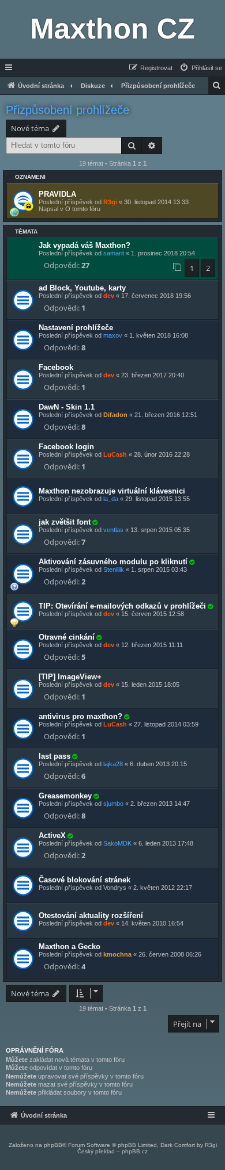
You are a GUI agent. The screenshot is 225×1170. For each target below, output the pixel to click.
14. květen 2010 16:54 (152, 923)
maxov (112, 335)
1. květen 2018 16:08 (158, 335)
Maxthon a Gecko (69, 946)
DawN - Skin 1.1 (67, 407)
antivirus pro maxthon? (80, 716)
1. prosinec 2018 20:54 (163, 253)
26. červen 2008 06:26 (169, 954)
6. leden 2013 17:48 (165, 843)
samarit (113, 253)
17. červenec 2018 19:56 (156, 295)
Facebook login (66, 446)
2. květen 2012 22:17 (162, 887)
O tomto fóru (82, 208)
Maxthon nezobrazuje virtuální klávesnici (112, 491)
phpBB (53, 1145)
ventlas (113, 529)
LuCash (115, 454)
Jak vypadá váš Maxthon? (84, 245)
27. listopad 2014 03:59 (166, 724)
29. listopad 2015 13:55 (157, 498)
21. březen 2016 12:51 (165, 414)
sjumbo (113, 803)
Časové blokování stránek (84, 879)
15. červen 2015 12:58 (152, 613)
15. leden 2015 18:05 (150, 684)
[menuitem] (200, 68)
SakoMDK (117, 843)
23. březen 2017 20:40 (152, 375)
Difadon (115, 414)
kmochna (117, 954)
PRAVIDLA (57, 194)
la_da (110, 498)
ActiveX (52, 835)
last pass (54, 756)
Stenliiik (113, 569)
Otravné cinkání (67, 637)
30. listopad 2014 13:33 (156, 201)
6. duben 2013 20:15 (158, 763)
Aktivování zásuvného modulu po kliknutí (113, 561)
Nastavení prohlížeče (76, 327)
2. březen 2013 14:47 (160, 803)
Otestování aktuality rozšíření (91, 915)
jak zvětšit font (65, 522)
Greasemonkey (65, 796)
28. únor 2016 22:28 (162, 454)
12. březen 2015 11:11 (152, 644)
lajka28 (113, 763)
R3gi (110, 201)
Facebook (56, 367)
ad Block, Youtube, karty (82, 288)
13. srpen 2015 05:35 (160, 529)
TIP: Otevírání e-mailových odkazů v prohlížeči (122, 606)
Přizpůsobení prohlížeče (67, 110)
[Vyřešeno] (95, 522)
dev (108, 295)
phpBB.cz (135, 1151)
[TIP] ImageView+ (70, 676)
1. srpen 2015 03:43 (159, 569)
